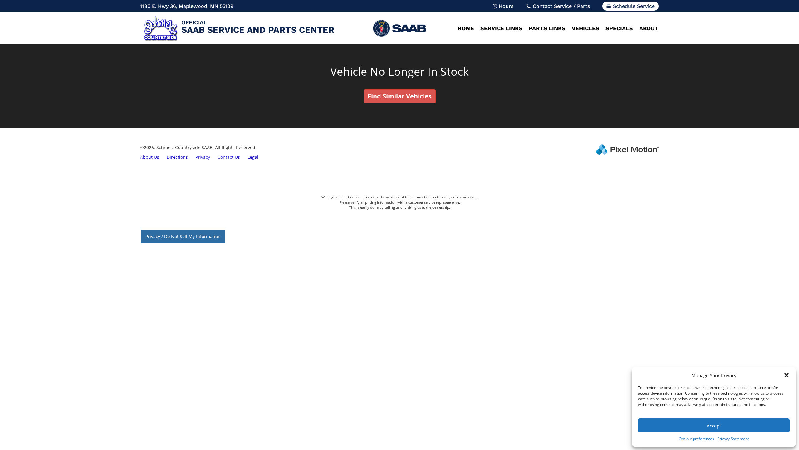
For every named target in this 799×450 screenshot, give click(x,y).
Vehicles (585, 28)
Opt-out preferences (696, 439)
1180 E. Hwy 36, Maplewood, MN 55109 (186, 6)
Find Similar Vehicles (400, 96)
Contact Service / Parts (561, 6)
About (649, 28)
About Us (149, 157)
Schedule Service (634, 6)
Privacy (202, 157)
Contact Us (229, 157)
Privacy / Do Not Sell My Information (183, 236)
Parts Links (547, 28)
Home (466, 28)
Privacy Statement (733, 439)
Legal (253, 157)
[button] (786, 375)
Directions (177, 157)
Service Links (501, 28)
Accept (714, 425)
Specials (619, 28)
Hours (506, 6)
